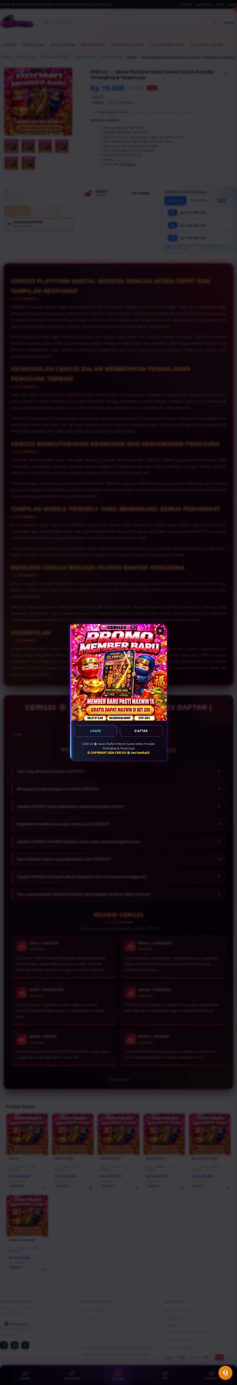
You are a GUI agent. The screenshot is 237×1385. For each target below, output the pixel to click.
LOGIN (95, 731)
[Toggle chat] (225, 1373)
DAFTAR (141, 731)
